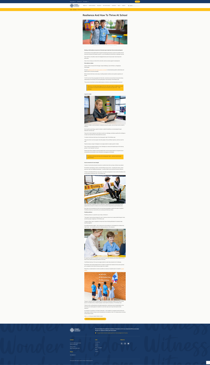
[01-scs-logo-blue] (74, 4)
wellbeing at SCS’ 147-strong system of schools (97, 69)
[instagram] (125, 343)
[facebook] (121, 343)
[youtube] (128, 343)
